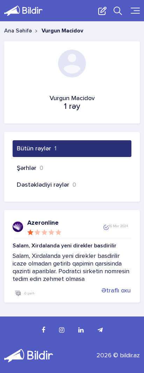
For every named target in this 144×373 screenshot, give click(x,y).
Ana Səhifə (18, 31)
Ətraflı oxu (116, 290)
